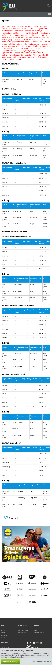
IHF (19, 635)
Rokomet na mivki (39, 633)
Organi (3, 633)
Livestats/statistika (23, 630)
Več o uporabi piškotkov (42, 661)
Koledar (3, 638)
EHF (19, 638)
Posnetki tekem (22, 633)
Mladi (35, 630)
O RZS (3, 630)
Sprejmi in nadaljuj (11, 661)
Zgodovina (4, 635)
